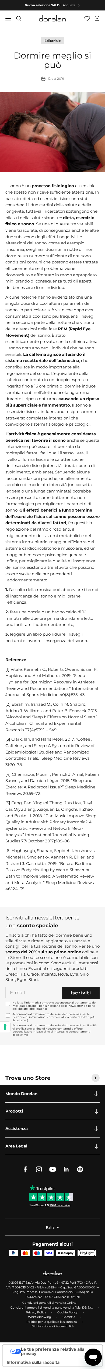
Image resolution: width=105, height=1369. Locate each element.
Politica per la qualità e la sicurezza (51, 1322)
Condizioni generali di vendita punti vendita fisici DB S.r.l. (51, 1307)
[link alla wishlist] (87, 18)
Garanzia (68, 1317)
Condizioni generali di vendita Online (49, 1303)
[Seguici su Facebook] (25, 1169)
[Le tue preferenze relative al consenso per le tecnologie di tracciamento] (5, 1027)
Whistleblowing (39, 1317)
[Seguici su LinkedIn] (66, 1169)
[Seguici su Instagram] (39, 1169)
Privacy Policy (36, 1312)
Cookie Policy (67, 1312)
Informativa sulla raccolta (33, 1362)
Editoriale (52, 41)
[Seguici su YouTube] (52, 1169)
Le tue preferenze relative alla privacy (52, 1351)
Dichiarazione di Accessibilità (53, 1326)
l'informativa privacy (37, 1002)
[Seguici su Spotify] (80, 1169)
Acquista (69, 5)
